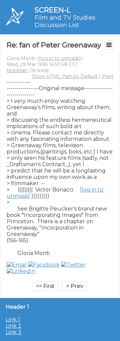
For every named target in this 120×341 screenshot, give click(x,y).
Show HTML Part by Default (65, 76)
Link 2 (13, 326)
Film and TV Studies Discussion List (65, 21)
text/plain (17, 70)
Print (107, 76)
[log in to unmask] (60, 58)
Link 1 (13, 319)
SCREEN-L (53, 10)
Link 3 (13, 332)
